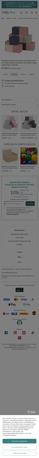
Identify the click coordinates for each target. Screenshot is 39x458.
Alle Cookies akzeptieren (19, 441)
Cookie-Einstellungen (19, 453)
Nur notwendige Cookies (20, 447)
